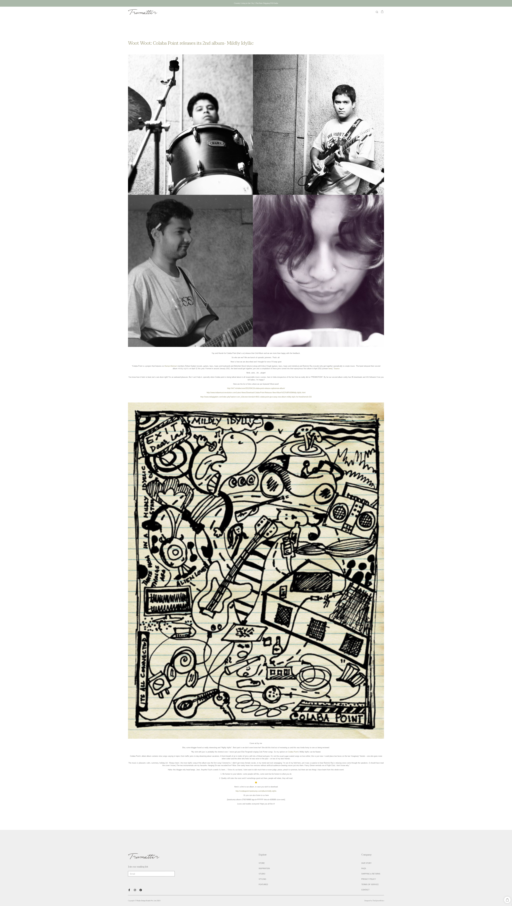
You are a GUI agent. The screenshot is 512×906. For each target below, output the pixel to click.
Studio (262, 874)
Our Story (366, 863)
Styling (262, 879)
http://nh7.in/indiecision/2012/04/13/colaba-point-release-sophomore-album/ (256, 388)
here (330, 369)
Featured (263, 884)
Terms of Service (370, 884)
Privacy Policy (368, 879)
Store (262, 863)
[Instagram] (135, 890)
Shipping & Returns (370, 874)
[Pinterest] (140, 890)
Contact (365, 890)
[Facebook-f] (129, 890)
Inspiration (264, 868)
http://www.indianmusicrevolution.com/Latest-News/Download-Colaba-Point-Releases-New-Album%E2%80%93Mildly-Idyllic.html (256, 393)
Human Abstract (171, 366)
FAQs (363, 868)
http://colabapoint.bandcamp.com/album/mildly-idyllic (256, 791)
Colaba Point (293, 752)
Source (336, 369)
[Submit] (170, 873)
